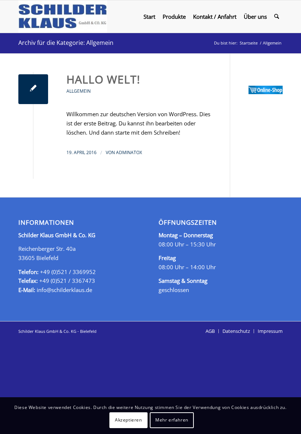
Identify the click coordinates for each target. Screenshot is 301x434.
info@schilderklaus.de (64, 290)
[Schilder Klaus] (62, 16)
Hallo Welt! (103, 79)
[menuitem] (149, 16)
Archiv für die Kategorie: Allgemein (65, 43)
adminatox (129, 152)
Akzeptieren (128, 420)
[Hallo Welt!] (33, 89)
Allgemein (78, 91)
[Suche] (277, 16)
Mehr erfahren (171, 420)
